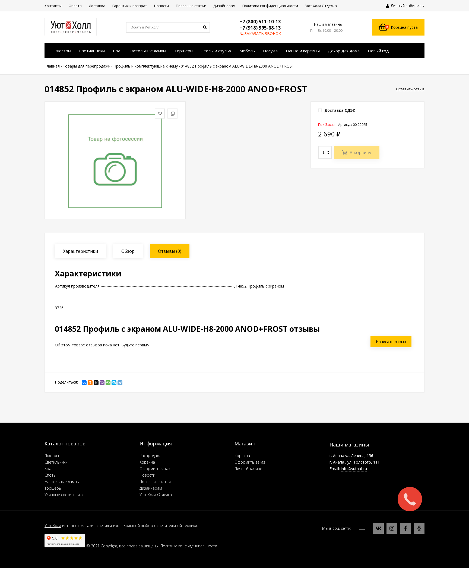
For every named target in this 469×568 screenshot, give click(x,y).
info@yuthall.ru (354, 468)
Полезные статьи (155, 481)
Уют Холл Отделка (156, 494)
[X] (96, 382)
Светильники (56, 462)
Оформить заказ (155, 468)
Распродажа (150, 455)
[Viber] (102, 382)
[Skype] (114, 382)
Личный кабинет (249, 468)
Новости (147, 475)
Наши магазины (328, 24)
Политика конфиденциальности (188, 545)
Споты (50, 475)
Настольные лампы (62, 481)
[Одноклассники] (90, 382)
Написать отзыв (391, 341)
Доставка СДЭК (339, 110)
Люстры (52, 455)
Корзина (147, 462)
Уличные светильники (64, 494)
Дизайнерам (151, 488)
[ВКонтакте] (84, 382)
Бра (48, 468)
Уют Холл (53, 525)
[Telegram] (120, 382)
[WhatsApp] (108, 382)
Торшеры (53, 488)
